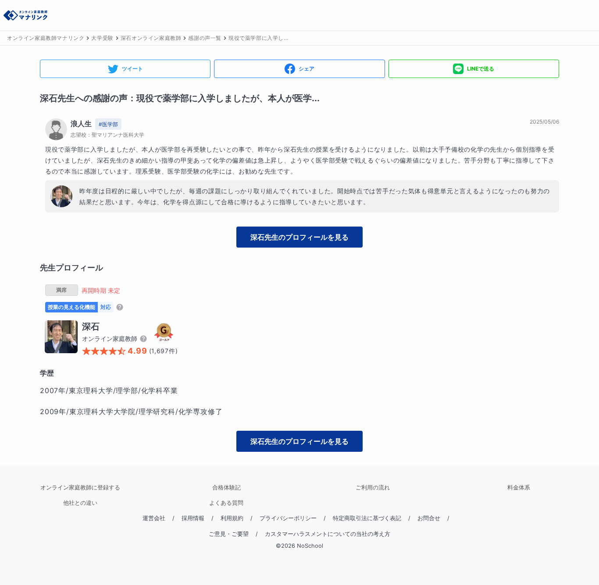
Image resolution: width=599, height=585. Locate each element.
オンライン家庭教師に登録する (80, 487)
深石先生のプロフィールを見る (299, 237)
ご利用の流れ (373, 487)
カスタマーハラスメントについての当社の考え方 (327, 534)
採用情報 (193, 518)
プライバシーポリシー (288, 518)
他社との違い (80, 503)
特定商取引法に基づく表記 (367, 518)
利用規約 (232, 518)
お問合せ (428, 518)
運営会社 (154, 518)
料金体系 (518, 487)
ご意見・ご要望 (229, 534)
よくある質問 (226, 503)
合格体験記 (226, 487)
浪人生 (81, 123)
